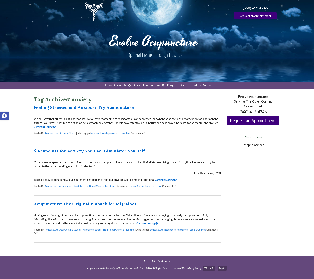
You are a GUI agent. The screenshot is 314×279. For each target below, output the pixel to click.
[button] (4, 116)
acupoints (136, 186)
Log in (222, 268)
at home (146, 186)
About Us (119, 85)
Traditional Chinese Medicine (99, 186)
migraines (182, 229)
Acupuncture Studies (70, 229)
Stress (72, 133)
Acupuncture (51, 133)
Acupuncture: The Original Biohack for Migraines (85, 204)
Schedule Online (200, 85)
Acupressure (51, 186)
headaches (170, 229)
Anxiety (63, 133)
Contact (181, 85)
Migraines (88, 229)
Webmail (208, 268)
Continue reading (43, 126)
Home (108, 85)
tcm (128, 133)
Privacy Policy (194, 268)
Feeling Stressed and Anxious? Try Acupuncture (84, 107)
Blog (170, 85)
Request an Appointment (255, 15)
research (193, 229)
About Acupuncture (146, 85)
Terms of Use (179, 268)
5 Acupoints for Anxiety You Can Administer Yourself (89, 151)
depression (111, 133)
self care (157, 186)
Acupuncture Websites (97, 268)
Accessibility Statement (157, 261)
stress (121, 133)
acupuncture (98, 133)
